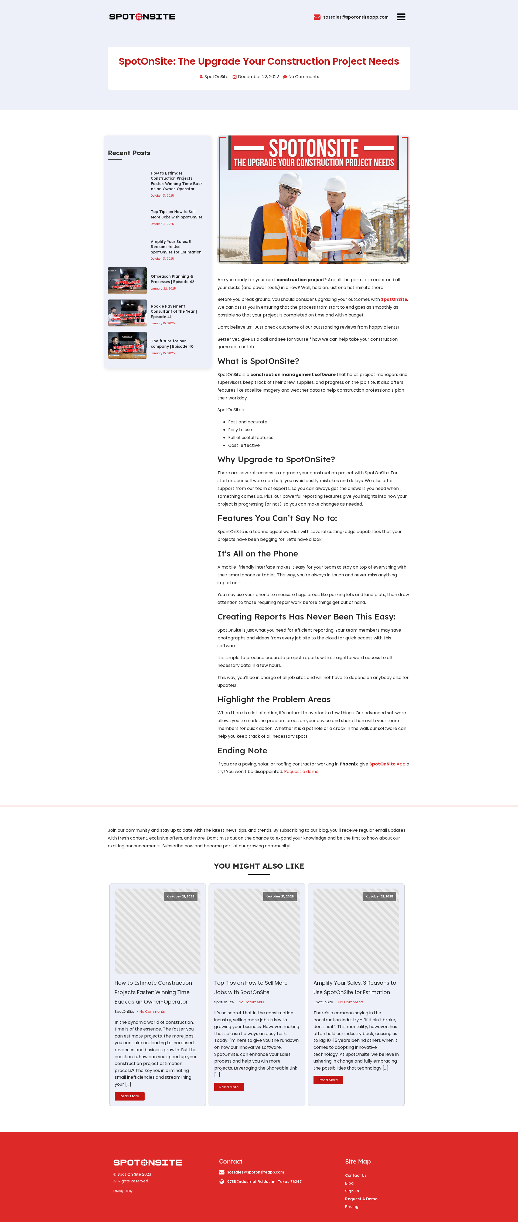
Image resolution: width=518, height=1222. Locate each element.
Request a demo (301, 771)
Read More (129, 1096)
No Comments (152, 1011)
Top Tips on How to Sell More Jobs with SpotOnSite (251, 987)
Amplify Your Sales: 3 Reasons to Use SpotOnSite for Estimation (354, 987)
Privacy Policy (122, 1191)
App (387, 764)
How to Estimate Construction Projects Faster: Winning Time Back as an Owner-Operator (153, 992)
